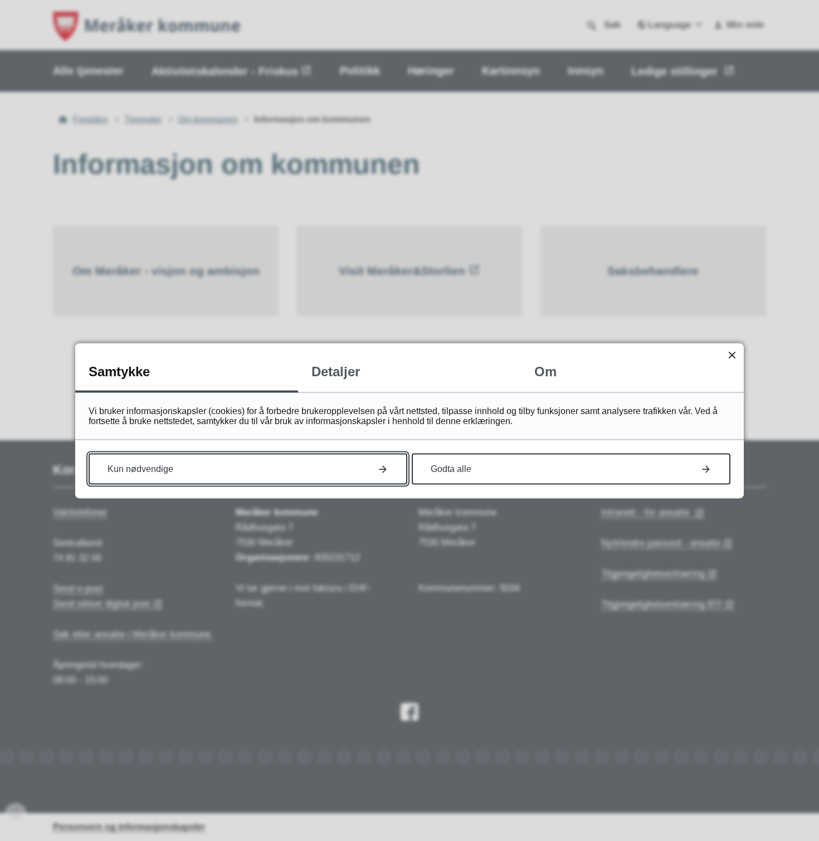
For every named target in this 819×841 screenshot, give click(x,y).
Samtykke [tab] (119, 370)
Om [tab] (545, 370)
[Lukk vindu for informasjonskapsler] (731, 354)
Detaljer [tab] (335, 370)
